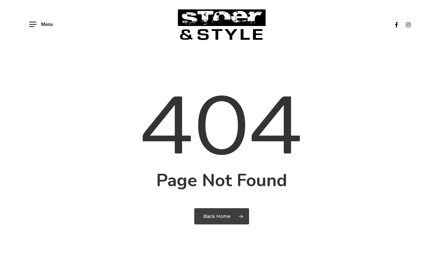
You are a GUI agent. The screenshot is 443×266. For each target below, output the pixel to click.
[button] (41, 24)
